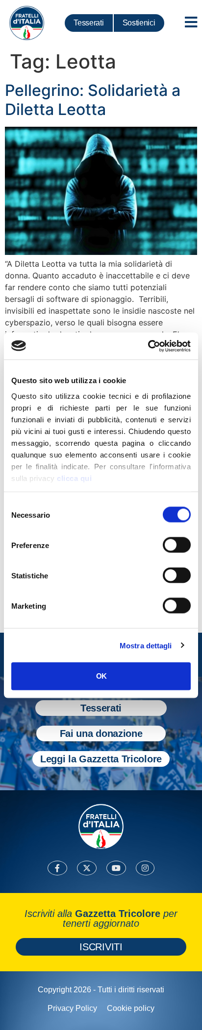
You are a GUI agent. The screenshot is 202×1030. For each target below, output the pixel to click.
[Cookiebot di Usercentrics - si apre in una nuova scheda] (148, 346)
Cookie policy (130, 1008)
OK (101, 676)
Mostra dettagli (146, 645)
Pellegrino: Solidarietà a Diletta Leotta (92, 99)
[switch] (177, 545)
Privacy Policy (72, 1008)
